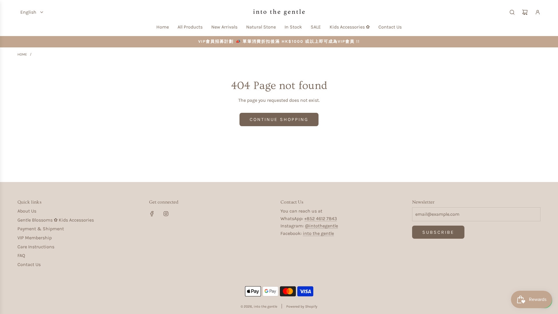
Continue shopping (279, 119)
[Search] (512, 12)
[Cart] (524, 12)
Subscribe (438, 232)
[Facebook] (152, 213)
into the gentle (318, 233)
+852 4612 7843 (320, 218)
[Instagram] (166, 213)
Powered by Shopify (301, 306)
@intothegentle (321, 226)
